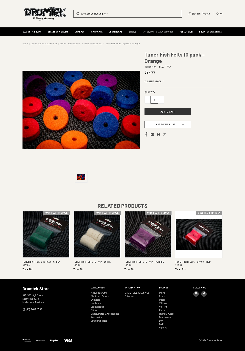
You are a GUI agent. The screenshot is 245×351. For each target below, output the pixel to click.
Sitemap (129, 296)
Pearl (162, 299)
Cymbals (79, 31)
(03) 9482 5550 (34, 309)
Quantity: (150, 92)
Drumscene (165, 317)
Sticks (132, 31)
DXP (161, 324)
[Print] (158, 134)
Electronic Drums (58, 31)
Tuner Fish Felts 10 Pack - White (92, 261)
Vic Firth (163, 306)
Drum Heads (115, 31)
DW (161, 320)
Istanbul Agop (166, 313)
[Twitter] (164, 134)
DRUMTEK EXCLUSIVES (210, 31)
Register (206, 13)
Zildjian (163, 303)
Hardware (96, 31)
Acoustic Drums (32, 31)
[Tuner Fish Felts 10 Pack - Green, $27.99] (46, 234)
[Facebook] (146, 134)
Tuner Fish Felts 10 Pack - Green (41, 261)
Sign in (195, 13)
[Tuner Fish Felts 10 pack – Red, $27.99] (199, 234)
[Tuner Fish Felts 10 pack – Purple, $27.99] (148, 234)
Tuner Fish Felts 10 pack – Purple (144, 261)
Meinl (162, 292)
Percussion (186, 31)
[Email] (152, 134)
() (220, 13)
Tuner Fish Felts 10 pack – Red (193, 261)
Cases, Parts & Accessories (157, 31)
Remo (162, 310)
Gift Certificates (99, 320)
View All (163, 327)
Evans (162, 296)
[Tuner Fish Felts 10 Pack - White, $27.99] (97, 234)
